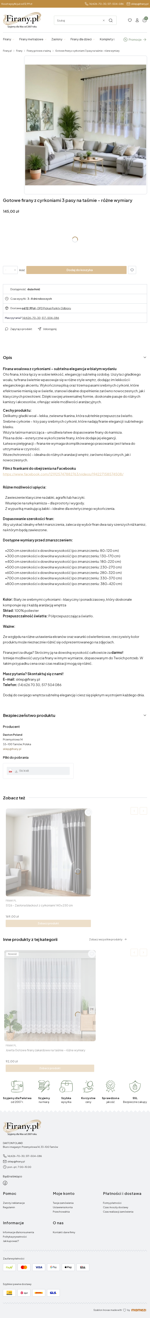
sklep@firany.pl (140, 3)
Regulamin (9, 1207)
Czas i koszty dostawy (115, 1207)
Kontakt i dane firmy (64, 1232)
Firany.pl (7, 50)
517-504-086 (116, 3)
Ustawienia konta (63, 1207)
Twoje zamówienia (63, 1202)
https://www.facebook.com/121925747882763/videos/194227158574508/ (63, 474)
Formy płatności (112, 1202)
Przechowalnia (61, 1211)
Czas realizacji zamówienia (118, 1211)
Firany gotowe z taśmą (39, 50)
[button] (110, 20)
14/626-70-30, (98, 3)
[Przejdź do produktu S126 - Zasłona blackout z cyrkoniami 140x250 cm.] (48, 852)
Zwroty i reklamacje (14, 1202)
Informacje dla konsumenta (18, 1232)
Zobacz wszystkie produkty (106, 939)
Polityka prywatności (15, 1236)
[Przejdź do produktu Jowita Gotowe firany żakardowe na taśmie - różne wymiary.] (50, 995)
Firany (19, 50)
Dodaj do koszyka (80, 270)
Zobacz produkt (48, 923)
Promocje (135, 39)
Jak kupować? (11, 1241)
